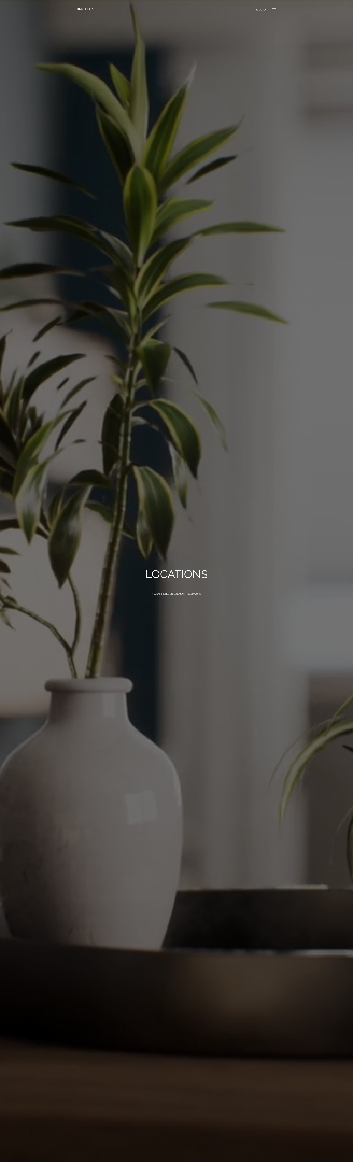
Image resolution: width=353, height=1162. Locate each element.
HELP (85, 9)
